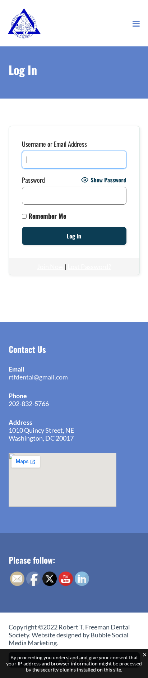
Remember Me (46, 215)
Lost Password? (89, 266)
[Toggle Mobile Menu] (136, 23)
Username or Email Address (54, 144)
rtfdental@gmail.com (38, 377)
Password (33, 180)
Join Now (50, 266)
